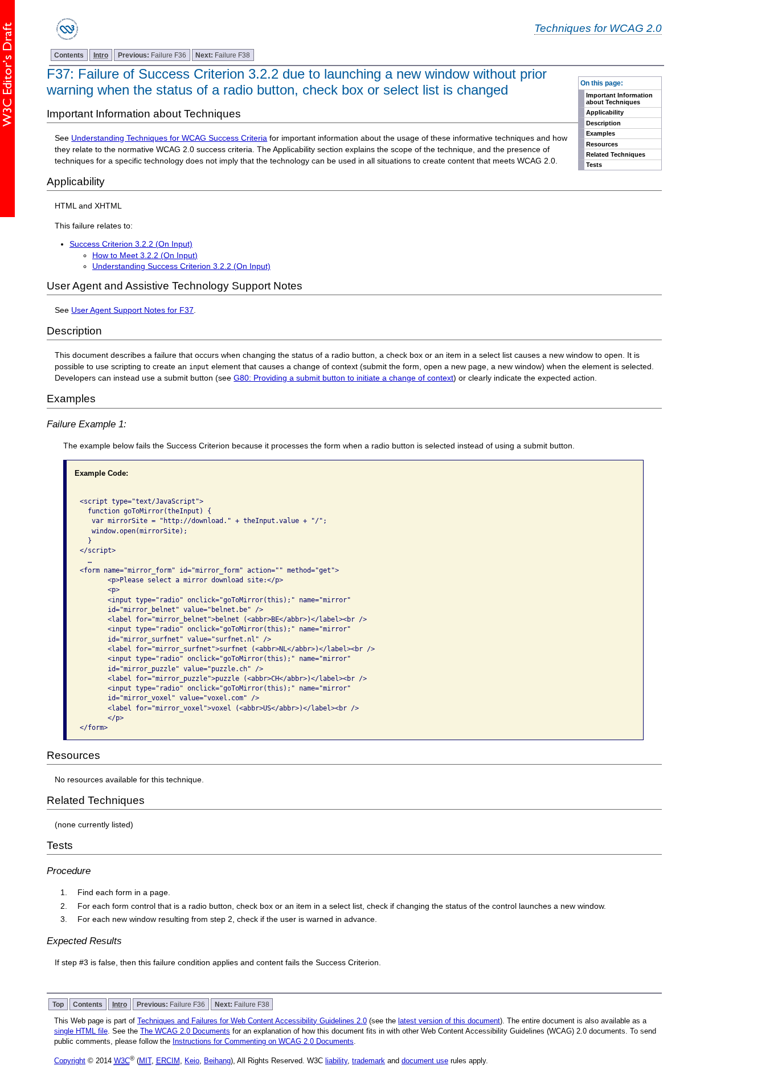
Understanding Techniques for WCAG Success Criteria (169, 137)
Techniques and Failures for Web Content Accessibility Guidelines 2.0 (252, 1020)
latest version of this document (449, 1020)
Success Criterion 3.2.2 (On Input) (131, 243)
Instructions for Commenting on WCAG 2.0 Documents (263, 1041)
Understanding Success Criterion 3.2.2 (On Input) (181, 266)
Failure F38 (222, 55)
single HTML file (81, 1031)
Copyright (69, 1060)
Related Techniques (615, 154)
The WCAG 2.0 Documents (185, 1031)
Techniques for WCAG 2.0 (598, 28)
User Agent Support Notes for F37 (132, 310)
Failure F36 (152, 55)
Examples (600, 133)
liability (336, 1060)
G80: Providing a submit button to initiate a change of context (343, 377)
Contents (69, 55)
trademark (368, 1060)
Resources (602, 144)
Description (603, 123)
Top (58, 1004)
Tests (594, 164)
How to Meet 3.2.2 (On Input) (145, 255)
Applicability (605, 112)
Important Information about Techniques (619, 98)
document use (425, 1060)
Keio (192, 1060)
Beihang (217, 1060)
